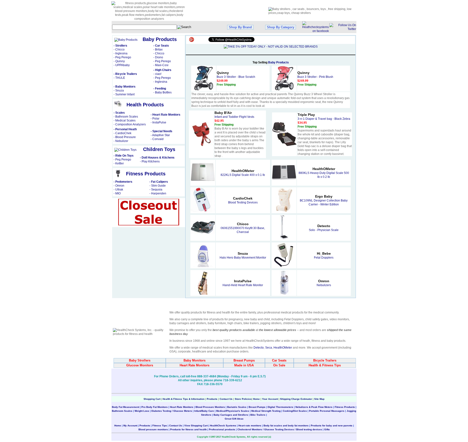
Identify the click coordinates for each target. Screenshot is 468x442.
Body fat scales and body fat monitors (286, 425)
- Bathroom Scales (126, 116)
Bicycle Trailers (324, 360)
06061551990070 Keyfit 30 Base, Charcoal (243, 228)
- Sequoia (155, 189)
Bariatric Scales (236, 407)
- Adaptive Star (160, 135)
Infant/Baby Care (204, 411)
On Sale (279, 365)
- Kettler (119, 163)
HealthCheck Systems (223, 425)
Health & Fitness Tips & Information (184, 399)
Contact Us (226, 399)
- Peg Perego (122, 57)
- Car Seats (161, 45)
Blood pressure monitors (153, 429)
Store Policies (243, 399)
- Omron (119, 185)
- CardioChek (122, 133)
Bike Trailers (258, 414)
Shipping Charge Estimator (296, 399)
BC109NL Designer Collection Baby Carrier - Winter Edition (324, 200)
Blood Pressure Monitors (210, 407)
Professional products (222, 429)
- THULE (119, 78)
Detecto (259, 347)
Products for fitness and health (188, 429)
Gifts (327, 429)
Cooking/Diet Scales (295, 411)
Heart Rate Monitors (194, 365)
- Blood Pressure (125, 137)
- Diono (158, 57)
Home (257, 399)
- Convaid (157, 139)
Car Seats (279, 360)
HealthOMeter (282, 347)
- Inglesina (120, 53)
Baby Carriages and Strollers (231, 414)
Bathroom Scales (122, 411)
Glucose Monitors (139, 365)
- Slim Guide (157, 185)
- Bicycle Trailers (125, 74)
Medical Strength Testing (266, 411)
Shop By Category (280, 27)
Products (212, 399)
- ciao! (157, 74)
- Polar (155, 118)
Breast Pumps (244, 360)
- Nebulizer (121, 141)
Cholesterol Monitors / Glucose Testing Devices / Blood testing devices (279, 429)
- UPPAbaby (122, 65)
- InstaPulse (158, 122)
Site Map (319, 399)
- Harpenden (157, 193)
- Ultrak (118, 189)
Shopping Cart (152, 399)
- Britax (158, 49)
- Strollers (120, 45)
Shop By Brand (240, 27)
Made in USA (244, 365)
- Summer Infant (124, 94)
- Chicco (119, 49)
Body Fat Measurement (125, 407)
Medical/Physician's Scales (232, 411)
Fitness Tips (159, 425)
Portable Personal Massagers (326, 411)
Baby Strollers (139, 360)
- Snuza (119, 90)
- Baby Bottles (162, 92)
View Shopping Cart (196, 425)
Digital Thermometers (280, 407)
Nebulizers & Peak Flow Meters (313, 407)
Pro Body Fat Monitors (154, 407)
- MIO (117, 193)
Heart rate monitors (249, 425)
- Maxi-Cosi (160, 65)
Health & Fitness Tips (325, 365)
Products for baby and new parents (331, 425)
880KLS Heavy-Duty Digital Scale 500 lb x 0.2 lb (324, 173)
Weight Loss (142, 411)
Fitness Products (345, 407)
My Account (130, 425)
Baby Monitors (194, 360)
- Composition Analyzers (130, 124)
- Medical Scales (125, 120)
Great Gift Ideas (234, 418)
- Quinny (119, 61)
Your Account (270, 399)
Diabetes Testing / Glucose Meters (171, 411)
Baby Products (278, 62)
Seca (268, 347)
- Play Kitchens (150, 161)
